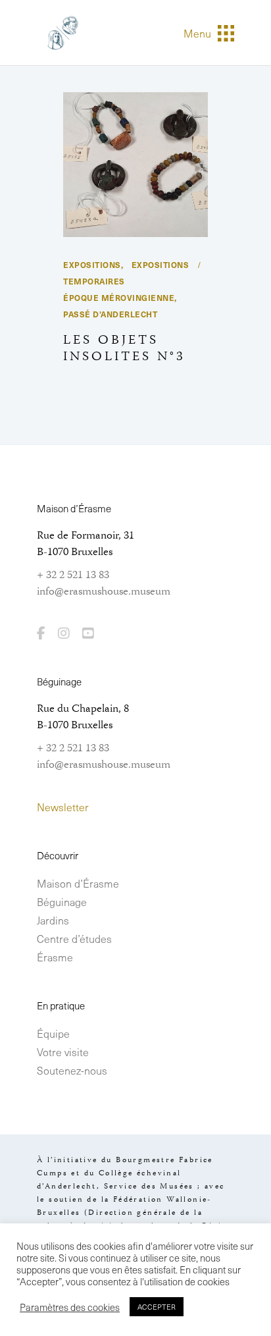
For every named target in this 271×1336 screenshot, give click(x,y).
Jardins (53, 920)
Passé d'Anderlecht (110, 314)
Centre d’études (74, 938)
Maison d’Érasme (78, 883)
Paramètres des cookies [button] (70, 1307)
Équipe (53, 1033)
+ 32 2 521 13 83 (73, 575)
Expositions (92, 265)
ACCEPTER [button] (156, 1306)
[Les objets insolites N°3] (135, 164)
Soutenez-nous (72, 1070)
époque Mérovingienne (118, 298)
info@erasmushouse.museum (103, 592)
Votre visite (63, 1051)
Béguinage (62, 901)
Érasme (55, 957)
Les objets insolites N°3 (124, 349)
